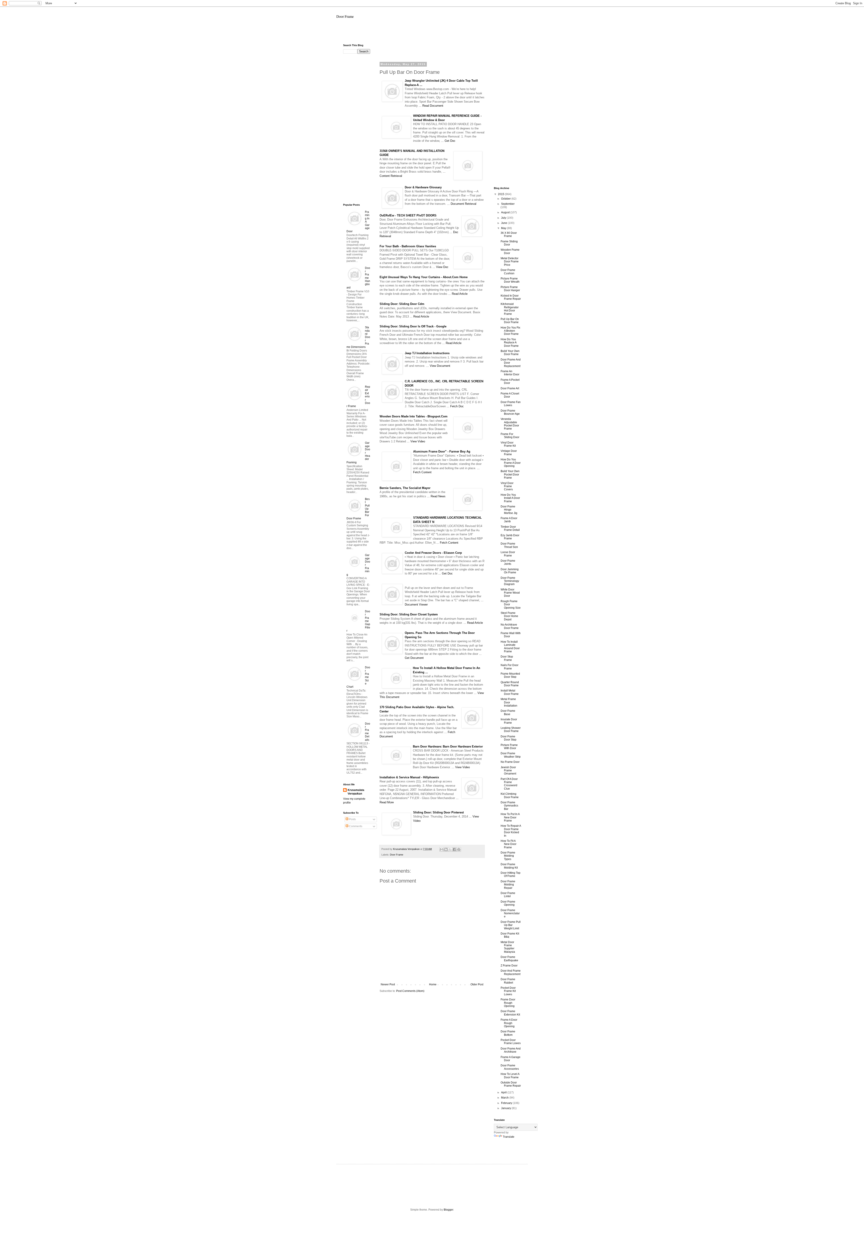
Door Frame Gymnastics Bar (509, 806)
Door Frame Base (508, 712)
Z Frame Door (509, 965)
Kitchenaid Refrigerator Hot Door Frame (510, 308)
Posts (352, 819)
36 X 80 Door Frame (509, 234)
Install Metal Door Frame (510, 692)
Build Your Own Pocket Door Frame (510, 474)
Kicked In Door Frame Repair (511, 297)
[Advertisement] (432, 33)
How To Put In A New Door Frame (510, 817)
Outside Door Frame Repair (511, 1084)
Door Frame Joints (508, 562)
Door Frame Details (367, 731)
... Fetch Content (447, 542)
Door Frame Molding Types (508, 856)
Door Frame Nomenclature (510, 913)
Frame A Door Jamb (509, 520)
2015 (501, 194)
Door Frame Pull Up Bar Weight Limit (511, 925)
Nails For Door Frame (509, 667)
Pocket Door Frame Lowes (511, 1041)
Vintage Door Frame (509, 452)
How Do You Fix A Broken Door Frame (510, 331)
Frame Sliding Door (509, 243)
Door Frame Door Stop (508, 738)
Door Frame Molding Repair (508, 884)
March (505, 1097)
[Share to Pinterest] (459, 849)
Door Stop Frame (507, 658)
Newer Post (388, 984)
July (504, 217)
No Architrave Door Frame (510, 626)
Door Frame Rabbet (508, 981)
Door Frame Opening (508, 903)
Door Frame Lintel (508, 895)
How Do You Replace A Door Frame (510, 342)
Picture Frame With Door (509, 746)
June (504, 223)
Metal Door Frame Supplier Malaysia (508, 947)
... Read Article (458, 293)
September (508, 203)
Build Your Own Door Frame (510, 352)
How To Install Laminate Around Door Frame (510, 646)
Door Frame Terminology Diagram (510, 581)
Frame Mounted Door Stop (510, 675)
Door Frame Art (510, 388)
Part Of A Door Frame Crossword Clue (509, 783)
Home (432, 984)
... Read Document (431, 105)
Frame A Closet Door (510, 395)
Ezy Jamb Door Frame (510, 537)
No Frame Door (510, 761)
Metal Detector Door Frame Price (510, 261)
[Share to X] (450, 849)
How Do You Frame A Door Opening (511, 463)
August (505, 212)
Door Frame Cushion (508, 271)
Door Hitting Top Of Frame (510, 874)
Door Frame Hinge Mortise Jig (509, 510)
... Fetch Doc (455, 406)
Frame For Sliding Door (510, 435)
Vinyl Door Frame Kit (508, 444)
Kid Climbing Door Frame (510, 795)
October (506, 198)
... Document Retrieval (461, 203)
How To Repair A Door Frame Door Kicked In (511, 830)
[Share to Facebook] (454, 849)
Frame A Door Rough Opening (509, 1023)
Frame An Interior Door (510, 373)
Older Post (476, 984)
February (507, 1103)
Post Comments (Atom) (410, 991)
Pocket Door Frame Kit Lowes (508, 991)
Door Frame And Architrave (511, 1050)
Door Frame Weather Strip (511, 755)
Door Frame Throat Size (509, 545)
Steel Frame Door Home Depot (509, 616)
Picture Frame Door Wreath (510, 280)
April (504, 1092)
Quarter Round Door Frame (510, 684)
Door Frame (345, 16)
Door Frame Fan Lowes (511, 404)
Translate (508, 1136)
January (506, 1108)
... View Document (438, 365)
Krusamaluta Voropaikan (356, 791)
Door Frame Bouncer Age (510, 412)
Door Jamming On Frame (510, 571)
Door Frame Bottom (508, 1033)
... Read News (436, 496)
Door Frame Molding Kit (509, 866)
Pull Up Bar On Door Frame (510, 321)
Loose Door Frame (508, 554)
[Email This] (441, 849)
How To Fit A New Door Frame (508, 844)
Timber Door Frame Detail (510, 528)
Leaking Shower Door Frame (511, 729)
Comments (355, 826)
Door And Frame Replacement (511, 972)
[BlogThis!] (446, 849)
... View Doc (440, 267)
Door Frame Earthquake (509, 958)
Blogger (448, 1209)
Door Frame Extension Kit (510, 1013)
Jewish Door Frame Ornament (508, 770)
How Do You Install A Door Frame (510, 498)
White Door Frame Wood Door (510, 593)
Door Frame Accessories (510, 1067)
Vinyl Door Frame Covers (507, 486)
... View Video (416, 441)
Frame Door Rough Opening (508, 1003)
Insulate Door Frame (509, 721)
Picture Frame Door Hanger (510, 289)
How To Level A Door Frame (510, 1075)
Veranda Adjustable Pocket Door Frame (510, 423)
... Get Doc (448, 140)
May (504, 228)
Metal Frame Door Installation (509, 702)
